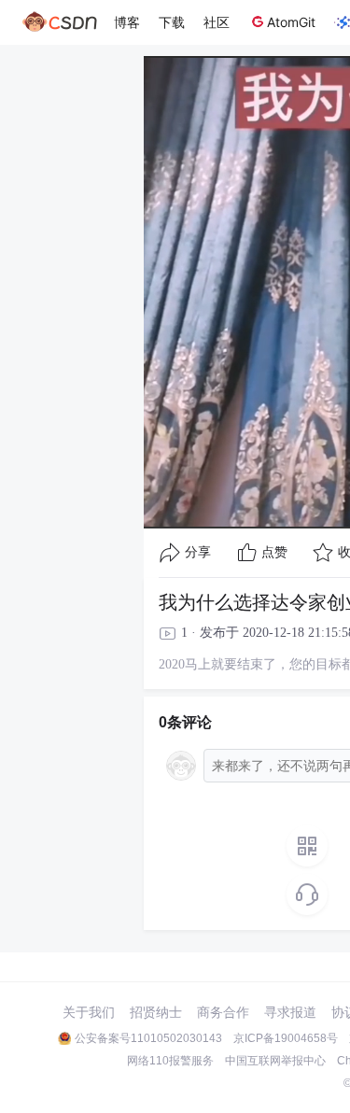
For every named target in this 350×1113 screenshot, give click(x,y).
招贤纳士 (156, 1012)
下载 (172, 22)
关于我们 (89, 1012)
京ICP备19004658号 (285, 1038)
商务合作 (223, 1012)
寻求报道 (290, 1012)
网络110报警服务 (170, 1060)
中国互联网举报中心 (275, 1060)
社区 (216, 22)
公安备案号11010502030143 (148, 1038)
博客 (127, 22)
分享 (198, 552)
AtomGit (291, 22)
